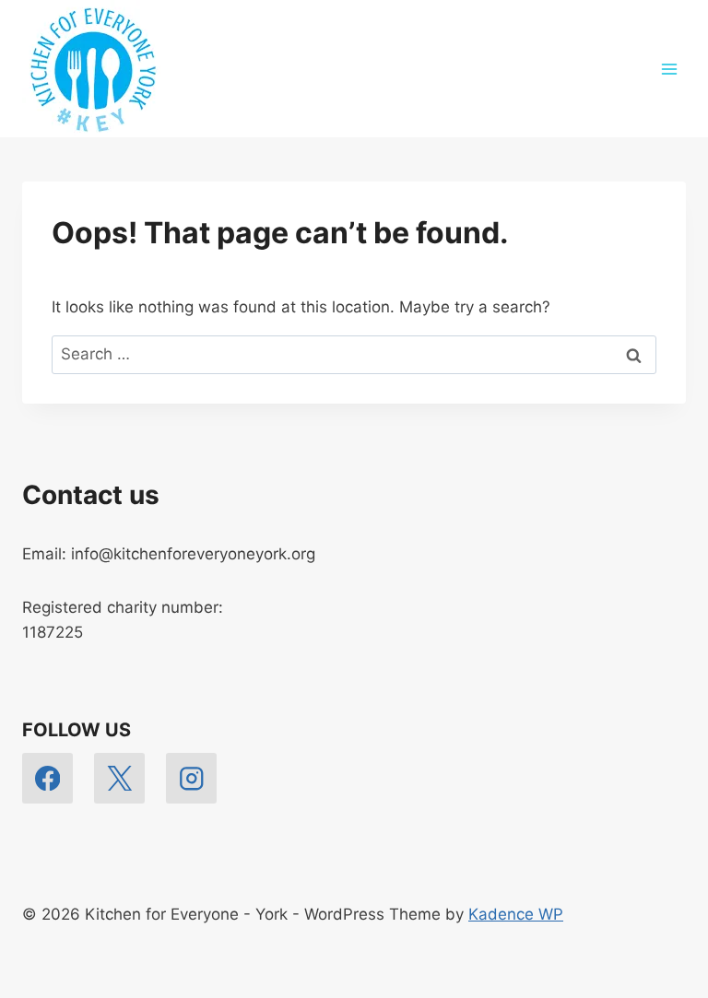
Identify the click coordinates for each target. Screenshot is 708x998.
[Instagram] (191, 778)
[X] (119, 778)
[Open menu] (669, 68)
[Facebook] (47, 778)
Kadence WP (515, 914)
